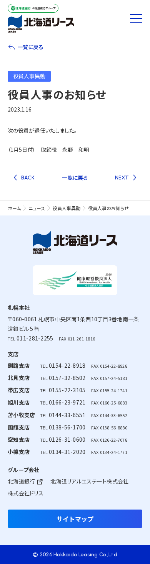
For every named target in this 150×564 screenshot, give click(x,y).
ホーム (14, 208)
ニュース (36, 208)
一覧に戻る (30, 47)
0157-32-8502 (67, 377)
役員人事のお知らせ (108, 208)
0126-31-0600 (67, 439)
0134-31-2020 (67, 451)
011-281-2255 (35, 338)
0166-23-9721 (67, 402)
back (28, 177)
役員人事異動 (66, 208)
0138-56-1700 (67, 427)
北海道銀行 (21, 481)
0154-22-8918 (67, 365)
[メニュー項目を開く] (136, 18)
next (122, 177)
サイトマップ (75, 518)
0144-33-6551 (67, 415)
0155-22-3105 (67, 390)
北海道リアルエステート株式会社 (89, 481)
